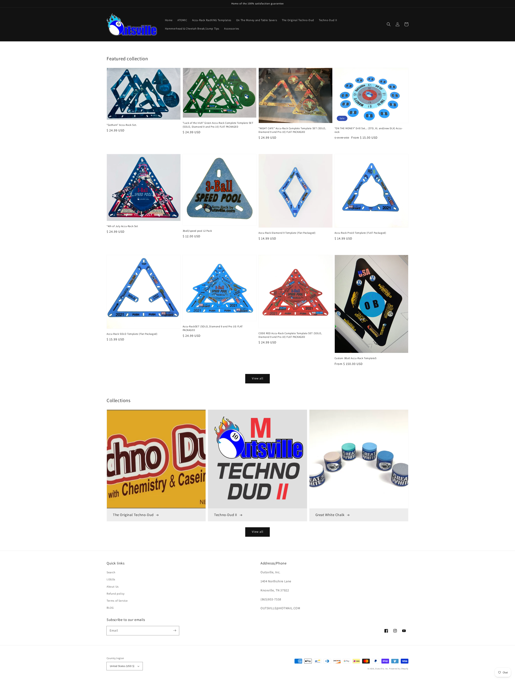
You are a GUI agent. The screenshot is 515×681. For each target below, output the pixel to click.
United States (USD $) (122, 666)
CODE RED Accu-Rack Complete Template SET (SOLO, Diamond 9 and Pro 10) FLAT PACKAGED (290, 335)
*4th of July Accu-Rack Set (122, 226)
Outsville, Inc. (382, 668)
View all (257, 532)
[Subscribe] (174, 630)
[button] (388, 24)
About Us (113, 586)
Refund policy (116, 593)
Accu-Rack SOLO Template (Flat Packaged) (132, 334)
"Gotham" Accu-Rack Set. (122, 125)
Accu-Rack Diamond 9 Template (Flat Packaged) (287, 233)
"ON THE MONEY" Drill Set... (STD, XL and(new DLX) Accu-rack (369, 130)
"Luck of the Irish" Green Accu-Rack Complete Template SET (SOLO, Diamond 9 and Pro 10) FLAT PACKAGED (218, 124)
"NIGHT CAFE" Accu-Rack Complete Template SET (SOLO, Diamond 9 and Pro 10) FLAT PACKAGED (292, 130)
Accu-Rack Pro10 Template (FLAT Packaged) (360, 233)
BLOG (110, 607)
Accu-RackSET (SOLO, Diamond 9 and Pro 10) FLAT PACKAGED (213, 328)
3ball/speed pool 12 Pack (197, 230)
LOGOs (111, 579)
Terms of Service (117, 600)
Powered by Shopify (398, 668)
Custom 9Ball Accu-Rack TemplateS (356, 358)
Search (111, 572)
